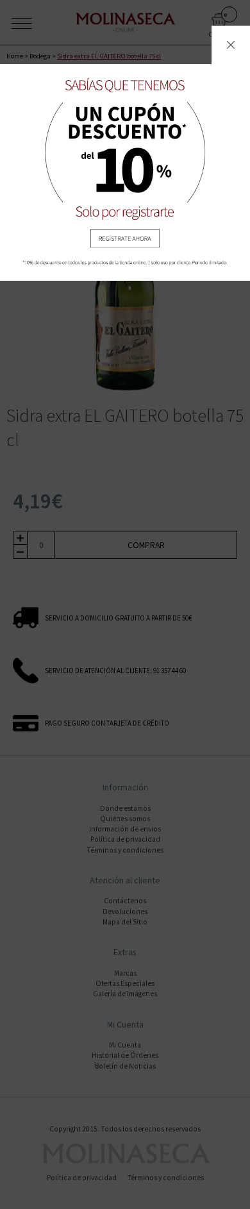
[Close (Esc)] (231, 45)
